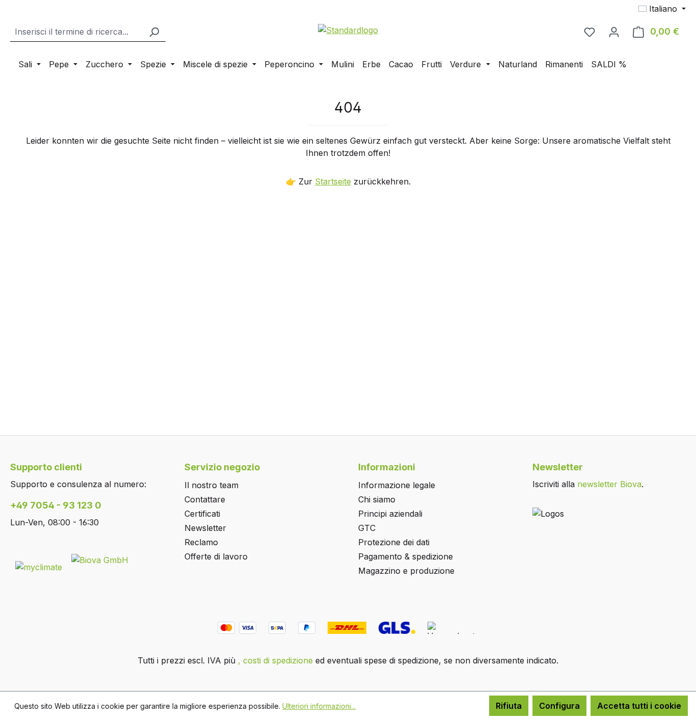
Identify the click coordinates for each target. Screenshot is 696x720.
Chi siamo (376, 499)
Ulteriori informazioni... (319, 706)
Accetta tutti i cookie (639, 706)
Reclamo (201, 542)
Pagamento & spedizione (405, 556)
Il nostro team (211, 485)
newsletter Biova (609, 484)
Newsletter (205, 528)
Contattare (204, 499)
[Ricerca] (154, 32)
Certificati (202, 514)
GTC (367, 528)
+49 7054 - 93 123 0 (55, 505)
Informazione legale (396, 485)
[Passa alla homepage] (348, 29)
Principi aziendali (390, 514)
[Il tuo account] (614, 31)
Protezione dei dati (394, 542)
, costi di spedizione (275, 660)
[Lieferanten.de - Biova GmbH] (99, 559)
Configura (559, 706)
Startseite (333, 181)
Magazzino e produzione (406, 571)
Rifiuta (509, 706)
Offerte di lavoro (216, 556)
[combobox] (76, 32)
